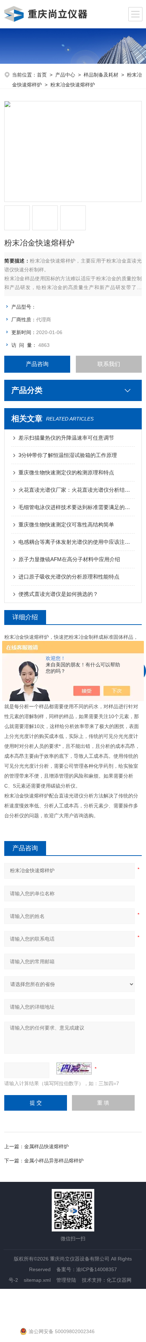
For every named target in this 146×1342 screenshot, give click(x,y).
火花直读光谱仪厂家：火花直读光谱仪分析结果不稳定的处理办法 (76, 490)
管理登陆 (66, 1280)
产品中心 (65, 75)
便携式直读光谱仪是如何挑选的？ (58, 594)
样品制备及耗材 (101, 75)
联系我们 (108, 364)
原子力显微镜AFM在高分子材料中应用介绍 (69, 559)
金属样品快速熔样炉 (46, 1146)
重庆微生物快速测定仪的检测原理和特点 (66, 472)
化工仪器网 (119, 1280)
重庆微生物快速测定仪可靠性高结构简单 (66, 524)
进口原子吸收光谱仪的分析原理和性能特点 (68, 577)
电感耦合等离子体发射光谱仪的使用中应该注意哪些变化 (76, 542)
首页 (42, 75)
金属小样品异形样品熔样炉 (54, 1160)
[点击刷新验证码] (74, 1068)
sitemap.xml (37, 1280)
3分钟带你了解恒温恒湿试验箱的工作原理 (67, 455)
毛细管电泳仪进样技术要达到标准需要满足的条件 (76, 507)
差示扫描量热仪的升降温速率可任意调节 (66, 438)
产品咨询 (37, 364)
